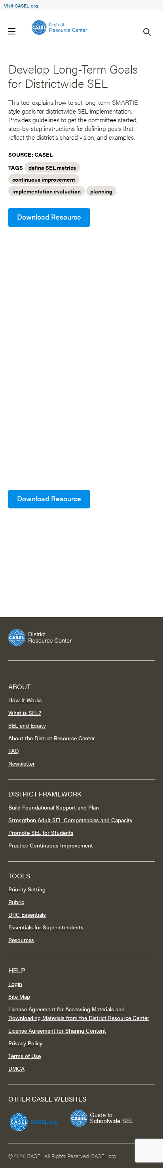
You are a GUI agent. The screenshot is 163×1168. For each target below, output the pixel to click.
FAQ (13, 751)
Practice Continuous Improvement (50, 845)
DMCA (16, 1068)
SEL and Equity (27, 725)
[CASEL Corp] (32, 1118)
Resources (21, 940)
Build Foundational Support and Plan (53, 807)
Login (15, 984)
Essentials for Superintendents (45, 927)
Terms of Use (24, 1056)
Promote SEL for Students (41, 832)
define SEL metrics (52, 167)
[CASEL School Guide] (102, 1118)
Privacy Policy (25, 1043)
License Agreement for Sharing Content (57, 1030)
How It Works (25, 700)
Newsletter (21, 763)
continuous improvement (43, 179)
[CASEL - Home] (59, 27)
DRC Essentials (27, 914)
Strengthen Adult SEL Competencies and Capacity (70, 820)
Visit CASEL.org (21, 5)
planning (101, 191)
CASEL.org (103, 1156)
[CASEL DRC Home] (81, 637)
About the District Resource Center (51, 738)
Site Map (19, 996)
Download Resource (49, 217)
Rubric (16, 902)
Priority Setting (26, 889)
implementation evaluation (46, 191)
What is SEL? (24, 713)
